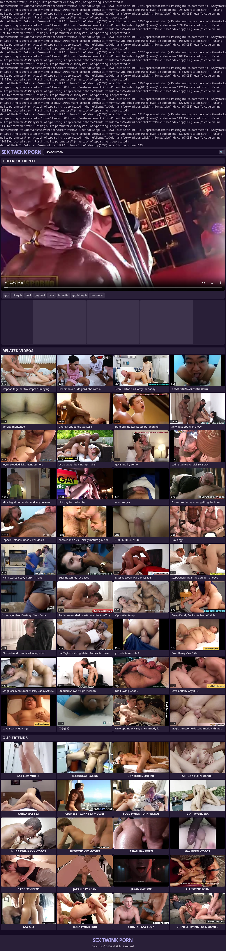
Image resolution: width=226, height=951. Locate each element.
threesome (97, 295)
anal (28, 295)
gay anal (40, 295)
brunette (63, 295)
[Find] (221, 152)
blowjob (17, 295)
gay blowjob (79, 295)
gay (6, 295)
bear (51, 295)
